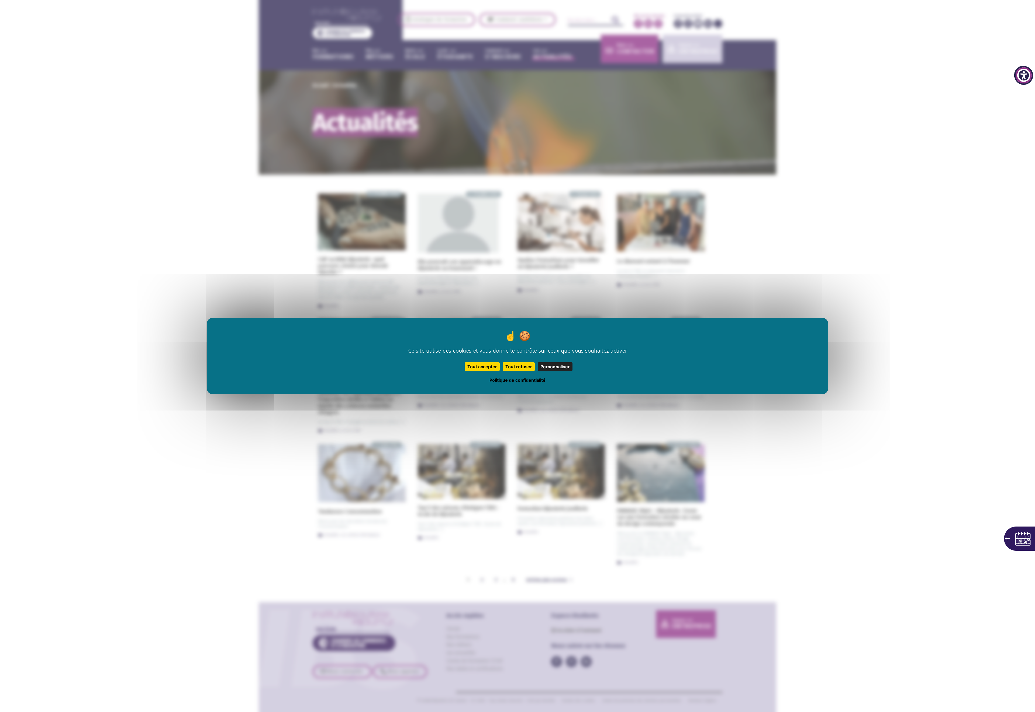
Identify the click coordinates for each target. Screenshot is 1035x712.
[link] (1023, 75)
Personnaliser (555, 366)
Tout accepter (482, 366)
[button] (1019, 539)
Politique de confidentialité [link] (517, 380)
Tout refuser (518, 366)
